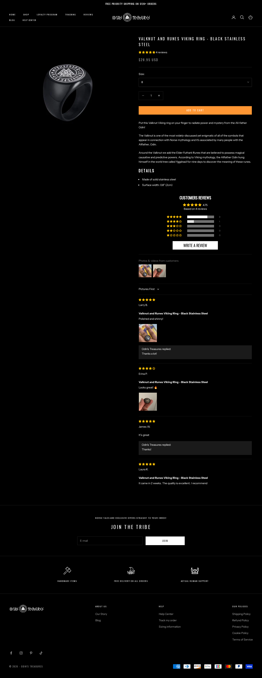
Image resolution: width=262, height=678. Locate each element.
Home (12, 14)
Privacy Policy (240, 626)
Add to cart (195, 110)
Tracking (70, 14)
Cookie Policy (240, 633)
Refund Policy (240, 620)
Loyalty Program (47, 14)
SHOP (26, 14)
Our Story (101, 614)
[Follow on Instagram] (21, 653)
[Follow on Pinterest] (31, 653)
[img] (147, 300)
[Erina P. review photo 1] (148, 401)
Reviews (88, 14)
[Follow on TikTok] (41, 653)
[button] (147, 52)
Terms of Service (242, 639)
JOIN (165, 541)
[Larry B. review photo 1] (148, 333)
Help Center (29, 20)
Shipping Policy (241, 614)
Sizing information (170, 626)
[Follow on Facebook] (11, 653)
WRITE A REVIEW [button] (195, 245)
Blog (12, 20)
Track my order (168, 620)
